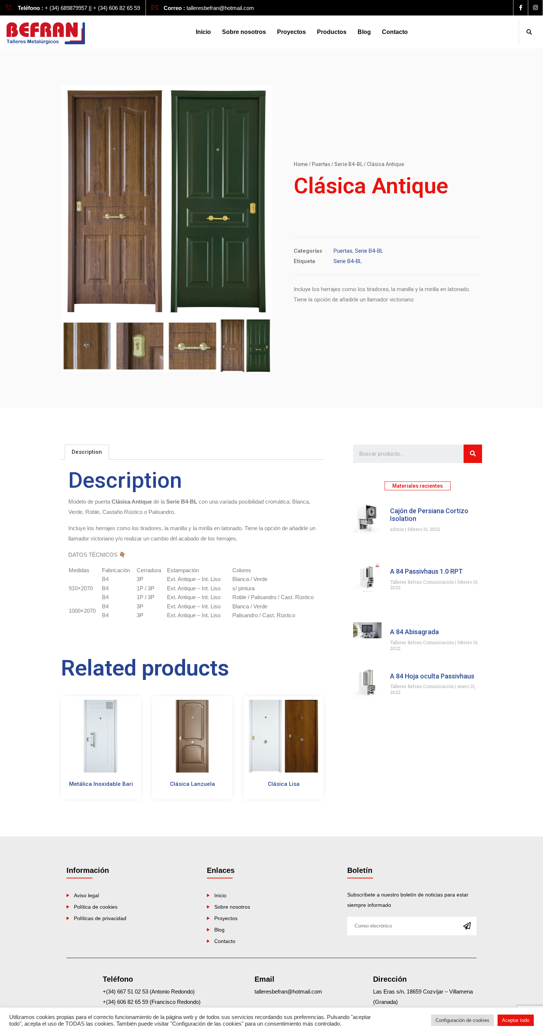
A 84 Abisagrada (414, 632)
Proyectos (291, 32)
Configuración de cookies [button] (462, 1020)
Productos (331, 32)
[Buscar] (473, 454)
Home (301, 164)
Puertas (321, 164)
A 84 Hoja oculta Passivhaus (432, 676)
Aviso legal (86, 895)
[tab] (87, 452)
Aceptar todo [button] (515, 1020)
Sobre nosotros (244, 32)
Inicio (203, 32)
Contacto (395, 32)
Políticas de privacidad (100, 918)
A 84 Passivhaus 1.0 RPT (426, 571)
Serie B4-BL (348, 164)
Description (87, 452)
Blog (364, 32)
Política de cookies (95, 907)
